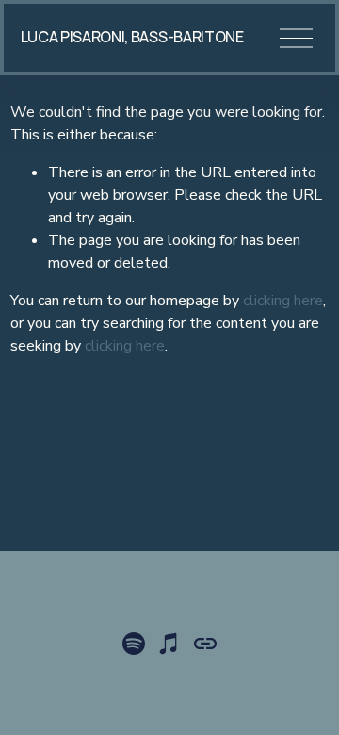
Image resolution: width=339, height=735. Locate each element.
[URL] (205, 643)
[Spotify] (133, 643)
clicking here (283, 300)
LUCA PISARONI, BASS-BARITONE (132, 36)
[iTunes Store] (169, 643)
